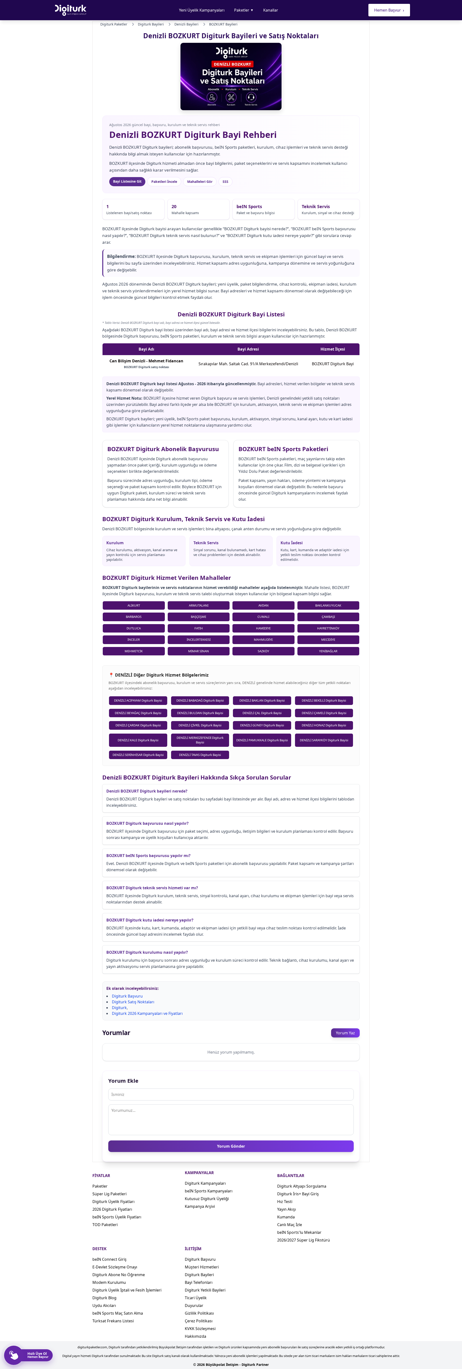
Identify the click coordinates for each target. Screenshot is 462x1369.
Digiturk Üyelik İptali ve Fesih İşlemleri (126, 1290)
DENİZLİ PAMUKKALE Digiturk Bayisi (262, 740)
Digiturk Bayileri (199, 1274)
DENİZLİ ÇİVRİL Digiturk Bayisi (200, 725)
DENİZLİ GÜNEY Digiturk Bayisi (262, 725)
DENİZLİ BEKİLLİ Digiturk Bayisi (324, 700)
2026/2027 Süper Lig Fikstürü (303, 1240)
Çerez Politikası (198, 1321)
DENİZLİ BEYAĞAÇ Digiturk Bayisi (138, 713)
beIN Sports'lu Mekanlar (299, 1232)
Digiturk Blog (104, 1297)
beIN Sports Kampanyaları (208, 1191)
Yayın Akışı (286, 1209)
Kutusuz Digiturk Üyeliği (207, 1198)
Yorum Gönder (231, 1146)
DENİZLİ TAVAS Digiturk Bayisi (200, 755)
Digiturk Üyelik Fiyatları (113, 1201)
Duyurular (194, 1305)
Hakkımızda (195, 1336)
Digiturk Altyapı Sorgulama (301, 1186)
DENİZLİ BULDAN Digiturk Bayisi (200, 713)
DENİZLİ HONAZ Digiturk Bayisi (324, 725)
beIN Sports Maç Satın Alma (117, 1313)
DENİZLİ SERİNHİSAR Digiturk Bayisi (138, 755)
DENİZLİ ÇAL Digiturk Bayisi (262, 713)
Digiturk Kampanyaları (205, 1183)
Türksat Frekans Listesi (113, 1321)
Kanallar (270, 10)
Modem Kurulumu (109, 1282)
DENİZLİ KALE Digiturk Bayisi (138, 740)
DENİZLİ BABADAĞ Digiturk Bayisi (200, 700)
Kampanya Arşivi (200, 1206)
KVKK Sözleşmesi (200, 1328)
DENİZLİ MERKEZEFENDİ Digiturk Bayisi (200, 740)
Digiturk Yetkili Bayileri (205, 1290)
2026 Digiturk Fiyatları (112, 1209)
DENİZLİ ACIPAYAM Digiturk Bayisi (138, 700)
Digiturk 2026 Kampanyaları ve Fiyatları (147, 1013)
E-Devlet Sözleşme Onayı (114, 1267)
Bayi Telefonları (198, 1282)
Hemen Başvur (389, 10)
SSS (225, 181)
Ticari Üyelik (196, 1297)
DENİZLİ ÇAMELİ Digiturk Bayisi (324, 713)
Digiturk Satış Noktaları (133, 1001)
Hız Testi (284, 1201)
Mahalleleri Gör (199, 181)
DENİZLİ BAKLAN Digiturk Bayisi (262, 700)
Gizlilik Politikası (199, 1313)
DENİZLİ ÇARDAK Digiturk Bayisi (138, 725)
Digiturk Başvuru (127, 996)
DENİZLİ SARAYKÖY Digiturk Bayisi (324, 740)
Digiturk (119, 1007)
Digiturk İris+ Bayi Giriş (298, 1193)
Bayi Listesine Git (127, 181)
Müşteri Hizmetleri (202, 1267)
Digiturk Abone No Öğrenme (118, 1274)
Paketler (244, 10)
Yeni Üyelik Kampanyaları (202, 10)
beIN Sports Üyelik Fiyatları (116, 1217)
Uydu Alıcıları (104, 1305)
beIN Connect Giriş (109, 1259)
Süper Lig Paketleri (109, 1193)
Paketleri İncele (164, 181)
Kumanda (286, 1217)
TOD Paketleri (105, 1224)
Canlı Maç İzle (289, 1224)
